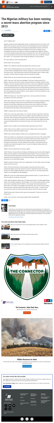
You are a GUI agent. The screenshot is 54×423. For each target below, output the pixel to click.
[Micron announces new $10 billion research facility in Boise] (5, 236)
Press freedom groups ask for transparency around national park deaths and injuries (30, 244)
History (21, 397)
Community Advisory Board (24, 404)
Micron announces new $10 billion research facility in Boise (24, 234)
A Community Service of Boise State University (45, 401)
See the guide (27, 366)
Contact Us (33, 398)
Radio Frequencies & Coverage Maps (45, 398)
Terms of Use (33, 404)
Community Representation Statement (34, 394)
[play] (4, 6)
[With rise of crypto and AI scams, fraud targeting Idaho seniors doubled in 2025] (5, 227)
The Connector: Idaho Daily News (27, 307)
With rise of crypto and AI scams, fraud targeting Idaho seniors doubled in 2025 (29, 224)
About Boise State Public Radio (24, 394)
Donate (49, 2)
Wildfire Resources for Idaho (27, 359)
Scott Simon (8, 30)
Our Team (22, 400)
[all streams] (52, 6)
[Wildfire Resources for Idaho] (27, 337)
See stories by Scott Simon (16, 217)
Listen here (27, 312)
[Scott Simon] (4, 208)
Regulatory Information (43, 394)
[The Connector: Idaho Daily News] (27, 279)
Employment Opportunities (33, 402)
